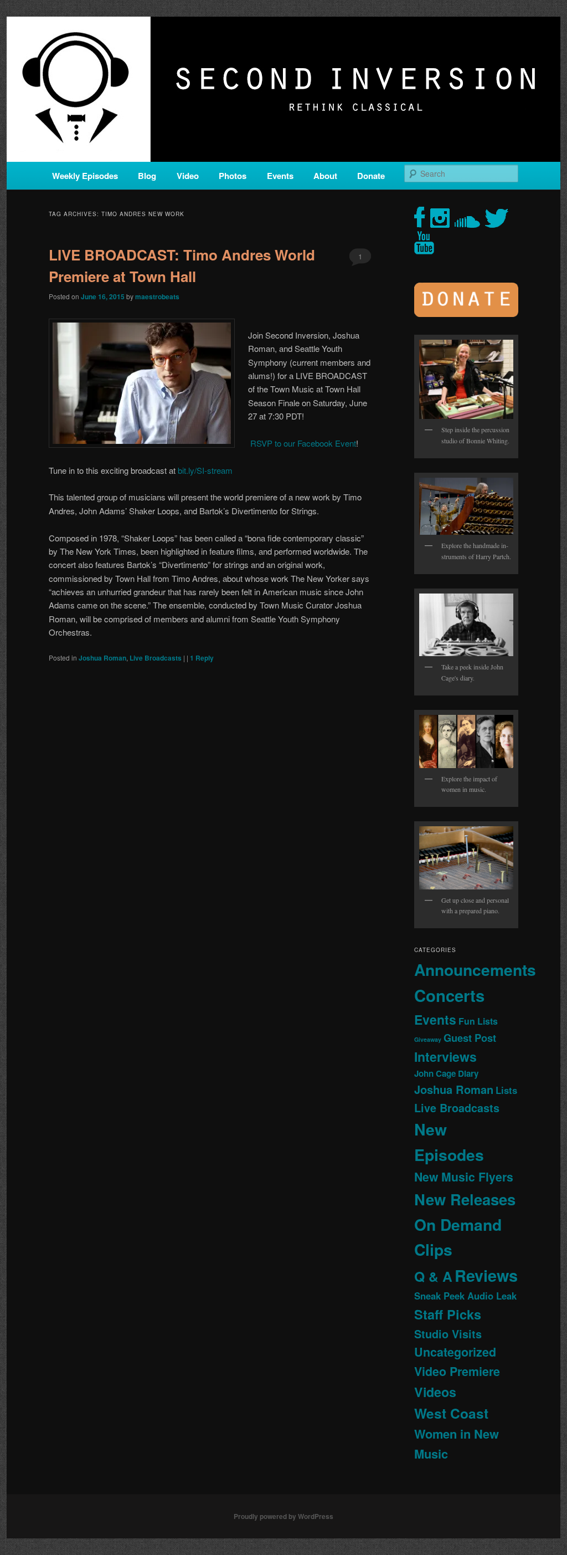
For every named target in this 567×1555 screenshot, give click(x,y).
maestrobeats (157, 296)
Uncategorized (455, 1351)
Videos (435, 1392)
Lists (506, 1090)
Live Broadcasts (156, 658)
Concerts (449, 995)
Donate (371, 176)
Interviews (445, 1056)
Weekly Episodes (85, 176)
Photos (232, 176)
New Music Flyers (463, 1176)
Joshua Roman (102, 658)
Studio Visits (448, 1334)
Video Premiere (457, 1371)
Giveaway (427, 1039)
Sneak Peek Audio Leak (465, 1295)
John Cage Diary (446, 1073)
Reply (202, 658)
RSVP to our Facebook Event (302, 443)
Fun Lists (478, 1021)
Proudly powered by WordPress (283, 1516)
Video (188, 176)
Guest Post (470, 1037)
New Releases (465, 1199)
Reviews (486, 1275)
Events (280, 176)
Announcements (475, 969)
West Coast (451, 1413)
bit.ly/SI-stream (205, 470)
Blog (147, 176)
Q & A (433, 1276)
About (325, 176)
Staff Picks (447, 1314)
